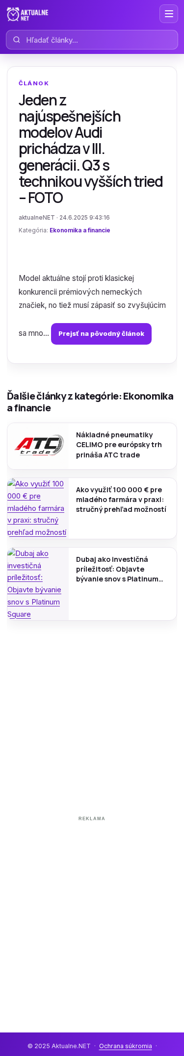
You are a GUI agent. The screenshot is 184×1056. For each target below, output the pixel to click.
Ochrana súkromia (125, 1046)
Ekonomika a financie (80, 230)
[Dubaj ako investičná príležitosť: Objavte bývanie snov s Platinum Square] (38, 584)
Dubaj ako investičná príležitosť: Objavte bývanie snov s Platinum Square (117, 569)
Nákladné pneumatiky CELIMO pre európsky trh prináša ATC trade (119, 444)
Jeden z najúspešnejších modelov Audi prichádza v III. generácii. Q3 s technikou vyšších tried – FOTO (91, 148)
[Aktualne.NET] (27, 13)
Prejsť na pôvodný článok (101, 333)
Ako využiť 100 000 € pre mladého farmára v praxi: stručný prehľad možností (121, 499)
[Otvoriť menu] (168, 13)
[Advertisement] (92, 917)
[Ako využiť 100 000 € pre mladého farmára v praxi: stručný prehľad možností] (38, 508)
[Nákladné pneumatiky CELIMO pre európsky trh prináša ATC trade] (38, 446)
